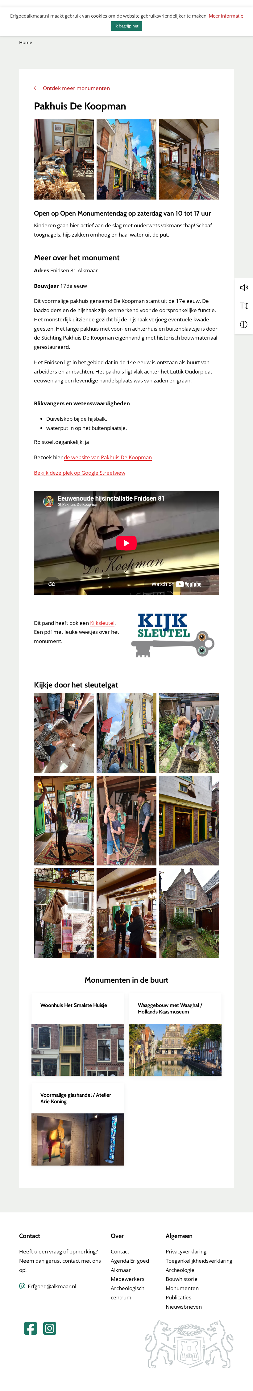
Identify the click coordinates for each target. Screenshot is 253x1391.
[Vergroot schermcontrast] (243, 324)
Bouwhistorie (181, 1278)
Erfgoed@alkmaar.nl (52, 1286)
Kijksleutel (102, 622)
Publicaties (178, 1297)
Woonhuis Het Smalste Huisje (73, 1005)
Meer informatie (226, 16)
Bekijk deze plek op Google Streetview (79, 472)
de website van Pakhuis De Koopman (108, 457)
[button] (243, 287)
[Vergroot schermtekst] (243, 306)
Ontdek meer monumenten (76, 88)
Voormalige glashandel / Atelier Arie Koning (75, 1098)
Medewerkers (127, 1278)
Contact (120, 1251)
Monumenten (182, 1288)
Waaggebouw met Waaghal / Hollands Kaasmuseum (170, 1008)
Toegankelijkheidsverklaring (199, 1260)
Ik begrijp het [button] (126, 26)
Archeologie (180, 1269)
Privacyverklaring (186, 1251)
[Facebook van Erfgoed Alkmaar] (28, 1331)
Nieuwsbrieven (184, 1306)
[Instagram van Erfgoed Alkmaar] (47, 1331)
